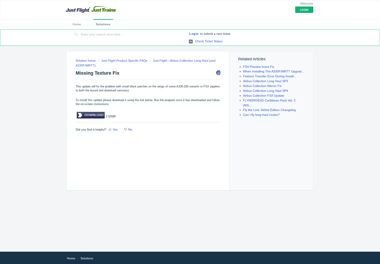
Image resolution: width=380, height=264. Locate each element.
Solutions (103, 24)
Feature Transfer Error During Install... (269, 76)
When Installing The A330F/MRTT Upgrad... (273, 71)
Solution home (86, 60)
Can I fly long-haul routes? (261, 114)
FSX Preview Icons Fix (258, 66)
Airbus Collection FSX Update (263, 95)
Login (194, 33)
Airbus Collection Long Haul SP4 (265, 90)
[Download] (181, 74)
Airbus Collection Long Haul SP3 (265, 81)
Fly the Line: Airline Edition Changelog (269, 110)
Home (77, 24)
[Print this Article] (218, 72)
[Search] (76, 34)
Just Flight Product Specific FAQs (124, 60)
